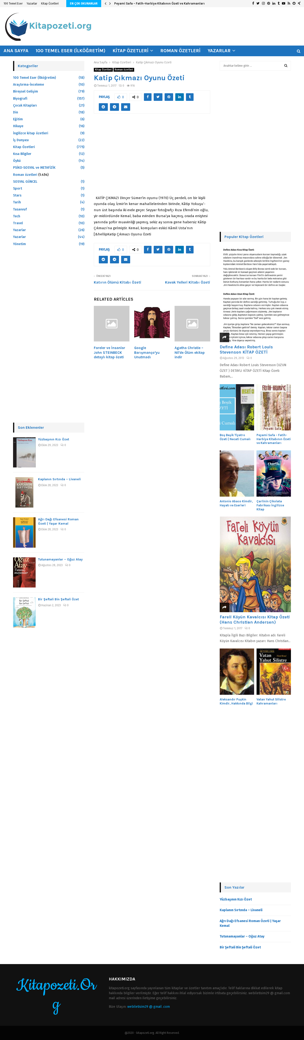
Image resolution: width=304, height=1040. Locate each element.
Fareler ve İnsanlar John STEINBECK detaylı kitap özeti (109, 352)
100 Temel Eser (13, 3)
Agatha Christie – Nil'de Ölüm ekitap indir (190, 352)
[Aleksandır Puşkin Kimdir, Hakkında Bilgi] (237, 671)
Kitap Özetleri (50, 3)
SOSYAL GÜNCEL (25, 182)
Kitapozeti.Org (56, 995)
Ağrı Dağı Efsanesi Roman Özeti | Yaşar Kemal (58, 521)
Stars (17, 195)
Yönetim (19, 244)
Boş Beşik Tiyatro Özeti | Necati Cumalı (235, 437)
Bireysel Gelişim (25, 91)
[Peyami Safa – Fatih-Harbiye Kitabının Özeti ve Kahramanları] (273, 407)
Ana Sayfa (16, 50)
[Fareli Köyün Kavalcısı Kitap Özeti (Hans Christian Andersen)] (255, 564)
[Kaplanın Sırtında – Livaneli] (24, 492)
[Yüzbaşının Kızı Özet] (24, 452)
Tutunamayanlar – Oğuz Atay (60, 559)
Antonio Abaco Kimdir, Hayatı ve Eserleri (236, 503)
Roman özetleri (180, 50)
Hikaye (18, 126)
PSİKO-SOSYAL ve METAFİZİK (34, 168)
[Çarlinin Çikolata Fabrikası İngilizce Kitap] (273, 473)
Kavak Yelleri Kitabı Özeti (187, 282)
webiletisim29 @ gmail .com (148, 1007)
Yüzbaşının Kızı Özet (53, 439)
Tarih (17, 202)
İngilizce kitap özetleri (30, 133)
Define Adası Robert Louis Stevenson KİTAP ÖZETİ (246, 349)
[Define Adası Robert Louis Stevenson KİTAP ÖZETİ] (255, 294)
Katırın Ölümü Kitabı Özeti (117, 282)
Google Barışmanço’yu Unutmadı (147, 352)
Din (15, 112)
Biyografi (20, 99)
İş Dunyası (21, 140)
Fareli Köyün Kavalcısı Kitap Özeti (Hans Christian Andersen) (255, 619)
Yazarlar (32, 3)
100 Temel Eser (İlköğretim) (70, 50)
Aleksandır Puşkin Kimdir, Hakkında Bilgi (236, 701)
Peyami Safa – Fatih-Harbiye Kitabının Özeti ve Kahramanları (159, 3)
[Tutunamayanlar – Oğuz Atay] (24, 572)
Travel (18, 223)
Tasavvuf (20, 209)
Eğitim (18, 119)
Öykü (17, 161)
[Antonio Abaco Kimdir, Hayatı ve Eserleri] (237, 473)
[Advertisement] (152, 157)
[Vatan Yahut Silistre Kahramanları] (273, 671)
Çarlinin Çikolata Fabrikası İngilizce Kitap (270, 505)
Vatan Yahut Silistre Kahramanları (271, 701)
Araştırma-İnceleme (28, 85)
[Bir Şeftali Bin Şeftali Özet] (24, 612)
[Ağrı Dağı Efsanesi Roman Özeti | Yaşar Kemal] (24, 532)
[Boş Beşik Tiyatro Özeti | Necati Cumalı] (237, 407)
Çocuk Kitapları (25, 105)
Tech (16, 216)
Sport (17, 189)
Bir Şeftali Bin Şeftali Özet (58, 599)
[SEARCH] (286, 65)
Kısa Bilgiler (22, 154)
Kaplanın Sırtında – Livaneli (59, 479)
